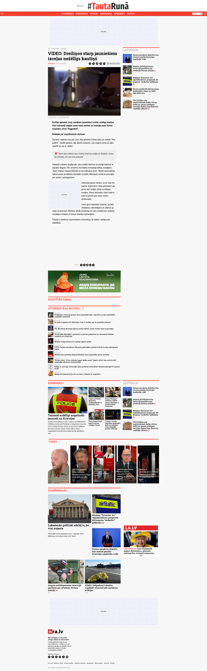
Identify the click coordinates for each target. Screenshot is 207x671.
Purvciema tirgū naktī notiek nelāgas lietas (95, 423)
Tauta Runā (55, 49)
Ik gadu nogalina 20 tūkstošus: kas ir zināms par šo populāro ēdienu (82, 322)
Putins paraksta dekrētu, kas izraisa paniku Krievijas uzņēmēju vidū (146, 57)
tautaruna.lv (51, 63)
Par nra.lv (50, 663)
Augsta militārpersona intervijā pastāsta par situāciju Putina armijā (143, 68)
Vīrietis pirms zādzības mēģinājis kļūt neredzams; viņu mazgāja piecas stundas (112, 425)
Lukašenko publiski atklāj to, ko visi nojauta (68, 527)
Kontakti (112, 663)
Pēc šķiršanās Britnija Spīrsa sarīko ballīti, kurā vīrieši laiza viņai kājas (84, 329)
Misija (61, 663)
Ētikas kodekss (99, 663)
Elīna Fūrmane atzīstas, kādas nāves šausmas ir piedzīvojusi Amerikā (112, 402)
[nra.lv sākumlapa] (80, 6)
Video (53, 441)
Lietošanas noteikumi (80, 663)
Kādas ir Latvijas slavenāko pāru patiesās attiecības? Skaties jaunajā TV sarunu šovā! (87, 368)
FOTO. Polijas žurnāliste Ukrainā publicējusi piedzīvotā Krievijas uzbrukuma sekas (86, 348)
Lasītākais (130, 50)
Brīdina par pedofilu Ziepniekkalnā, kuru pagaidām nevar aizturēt (81, 355)
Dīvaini (94, 14)
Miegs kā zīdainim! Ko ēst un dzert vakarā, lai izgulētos (77, 374)
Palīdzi (130, 14)
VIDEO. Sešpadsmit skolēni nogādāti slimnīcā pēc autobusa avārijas (101, 588)
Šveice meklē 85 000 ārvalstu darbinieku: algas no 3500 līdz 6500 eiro (146, 91)
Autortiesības (90, 663)
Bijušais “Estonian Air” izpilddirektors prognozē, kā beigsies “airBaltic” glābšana (145, 80)
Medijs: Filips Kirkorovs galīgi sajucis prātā (72, 342)
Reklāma (56, 663)
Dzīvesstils (82, 14)
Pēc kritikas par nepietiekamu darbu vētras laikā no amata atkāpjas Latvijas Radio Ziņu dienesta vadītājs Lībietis (145, 104)
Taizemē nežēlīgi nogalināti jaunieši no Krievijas (66, 417)
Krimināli (119, 14)
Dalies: (76, 265)
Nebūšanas (106, 14)
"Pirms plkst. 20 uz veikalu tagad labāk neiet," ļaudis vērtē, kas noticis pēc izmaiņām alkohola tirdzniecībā (85, 361)
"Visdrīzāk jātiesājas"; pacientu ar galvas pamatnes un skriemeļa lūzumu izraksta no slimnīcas (84, 335)
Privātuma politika (68, 663)
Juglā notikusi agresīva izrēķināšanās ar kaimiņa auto (95, 401)
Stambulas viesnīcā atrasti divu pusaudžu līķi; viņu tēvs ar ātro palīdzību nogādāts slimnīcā (84, 316)
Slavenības (68, 14)
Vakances (106, 663)
